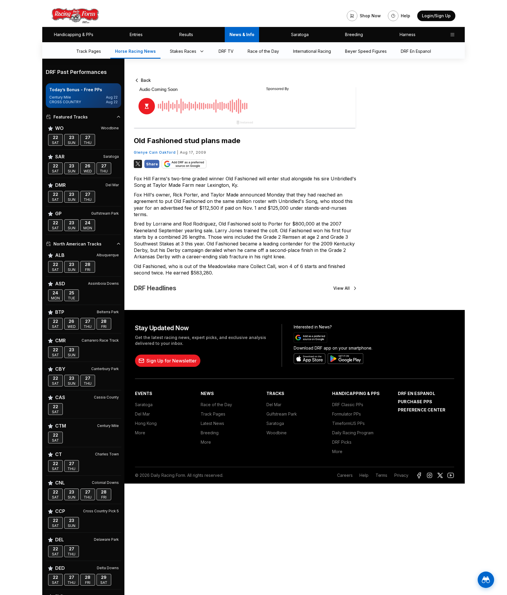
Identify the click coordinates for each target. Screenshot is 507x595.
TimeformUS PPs (348, 423)
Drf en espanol (416, 393)
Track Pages (213, 413)
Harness (407, 34)
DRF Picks (341, 442)
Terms (381, 475)
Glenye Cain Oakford (155, 152)
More (140, 432)
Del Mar (142, 413)
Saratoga (300, 34)
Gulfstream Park (281, 413)
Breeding (354, 34)
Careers (344, 475)
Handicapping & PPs (73, 34)
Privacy (401, 475)
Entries (136, 34)
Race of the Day (216, 404)
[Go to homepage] (75, 15)
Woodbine (276, 432)
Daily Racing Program (353, 432)
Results (186, 34)
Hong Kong (146, 423)
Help (363, 475)
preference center (421, 409)
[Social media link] (418, 475)
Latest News (212, 423)
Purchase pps (415, 401)
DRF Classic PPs (347, 404)
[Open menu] (452, 34)
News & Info (241, 34)
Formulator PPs (346, 413)
